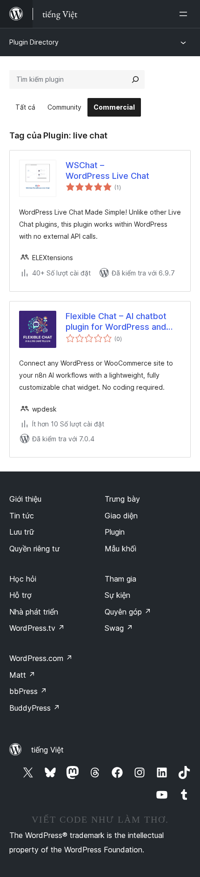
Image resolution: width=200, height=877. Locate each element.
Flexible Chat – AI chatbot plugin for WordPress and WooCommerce (116, 322)
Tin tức (21, 515)
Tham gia (120, 578)
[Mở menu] (185, 14)
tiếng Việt (47, 749)
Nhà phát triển (33, 611)
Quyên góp (128, 611)
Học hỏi (22, 578)
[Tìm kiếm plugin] (135, 79)
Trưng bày (122, 499)
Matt (22, 675)
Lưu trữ (21, 532)
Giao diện (121, 515)
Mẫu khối (120, 548)
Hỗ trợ (20, 595)
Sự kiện (117, 595)
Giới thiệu (25, 499)
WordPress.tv (37, 628)
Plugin (115, 532)
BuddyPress (34, 708)
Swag (119, 628)
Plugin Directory (34, 42)
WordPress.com (41, 658)
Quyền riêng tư (34, 548)
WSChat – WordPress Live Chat (107, 170)
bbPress (28, 691)
